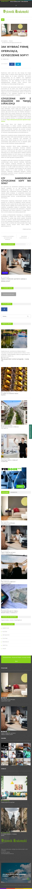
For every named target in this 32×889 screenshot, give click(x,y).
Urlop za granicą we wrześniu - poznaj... (14, 875)
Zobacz (24, 879)
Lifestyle (11, 41)
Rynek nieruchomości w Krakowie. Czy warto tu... (10, 427)
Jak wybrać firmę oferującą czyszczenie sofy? (15, 51)
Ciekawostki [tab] (13, 492)
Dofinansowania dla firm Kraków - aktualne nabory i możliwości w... (9, 611)
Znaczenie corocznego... (23, 237)
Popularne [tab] (5, 492)
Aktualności (6, 635)
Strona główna (4, 41)
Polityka (5, 638)
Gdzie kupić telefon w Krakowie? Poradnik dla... (9, 460)
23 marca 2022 (5, 59)
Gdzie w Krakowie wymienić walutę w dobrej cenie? (14, 280)
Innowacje (6, 641)
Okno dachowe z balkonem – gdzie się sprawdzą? (8, 582)
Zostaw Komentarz (8, 294)
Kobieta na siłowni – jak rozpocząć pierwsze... (8, 238)
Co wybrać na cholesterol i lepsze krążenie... (9, 394)
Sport (4, 648)
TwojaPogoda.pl (18, 620)
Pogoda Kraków (5, 620)
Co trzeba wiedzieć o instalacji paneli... (9, 834)
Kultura (5, 631)
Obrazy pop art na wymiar (7, 802)
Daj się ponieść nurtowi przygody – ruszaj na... (15, 360)
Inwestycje (6, 628)
